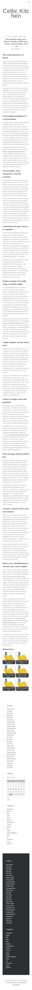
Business (9, 819)
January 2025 (10, 750)
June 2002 (10, 767)
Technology (10, 839)
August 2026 (10, 709)
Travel (8, 841)
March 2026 (10, 719)
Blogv (8, 817)
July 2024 (9, 763)
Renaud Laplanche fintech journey (19, 434)
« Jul (8, 799)
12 (13, 789)
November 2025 (11, 728)
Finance (9, 826)
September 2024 (11, 758)
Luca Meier (15, 36)
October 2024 (10, 756)
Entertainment (11, 822)
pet (8, 837)
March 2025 (10, 745)
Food (8, 828)
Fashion (9, 824)
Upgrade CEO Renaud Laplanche (12, 323)
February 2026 (11, 722)
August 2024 (10, 760)
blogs (8, 815)
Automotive (10, 809)
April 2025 (9, 743)
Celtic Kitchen (16, 13)
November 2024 (11, 754)
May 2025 (9, 741)
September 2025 (11, 732)
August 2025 (10, 735)
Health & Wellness (12, 832)
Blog (12, 48)
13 (16, 789)
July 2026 (9, 711)
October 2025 (10, 730)
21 (18, 791)
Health (8, 830)
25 (11, 794)
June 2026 (10, 713)
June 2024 (10, 765)
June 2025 (10, 739)
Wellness (9, 843)
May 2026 (9, 715)
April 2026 (9, 717)
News (8, 835)
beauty (9, 811)
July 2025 (9, 737)
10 (8, 789)
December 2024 (11, 752)
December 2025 (11, 726)
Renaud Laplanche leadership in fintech (13, 151)
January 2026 (10, 724)
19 (13, 791)
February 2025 (11, 748)
